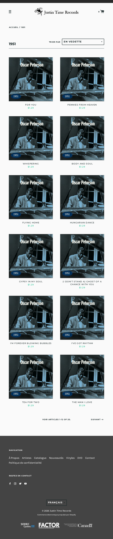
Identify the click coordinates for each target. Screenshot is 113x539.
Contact (90, 458)
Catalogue (40, 458)
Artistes (26, 458)
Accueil (13, 27)
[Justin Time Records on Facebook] (10, 483)
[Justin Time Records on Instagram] (15, 483)
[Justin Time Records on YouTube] (25, 483)
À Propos (14, 458)
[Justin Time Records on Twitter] (20, 483)
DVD (79, 458)
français (55, 502)
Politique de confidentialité (25, 462)
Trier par (54, 42)
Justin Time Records (60, 510)
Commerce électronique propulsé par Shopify (56, 515)
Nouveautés (56, 458)
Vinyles (70, 458)
